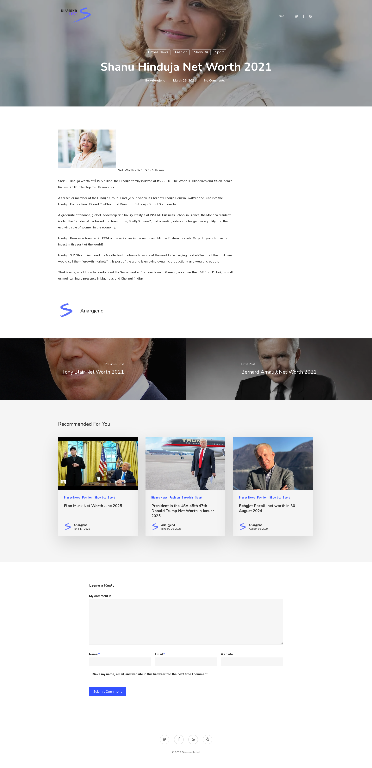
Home (280, 16)
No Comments (214, 80)
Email (160, 654)
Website (227, 654)
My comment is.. (101, 596)
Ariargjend (157, 80)
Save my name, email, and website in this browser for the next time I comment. (150, 674)
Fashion (181, 52)
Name (94, 654)
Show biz (201, 52)
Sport (219, 52)
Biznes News (158, 52)
